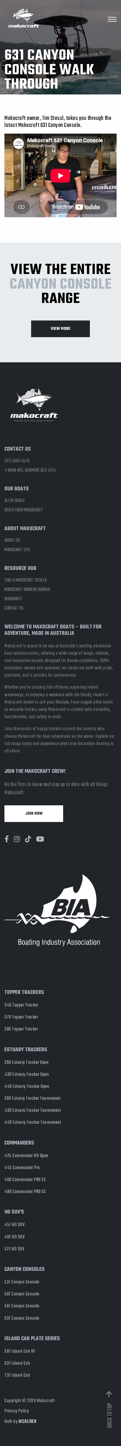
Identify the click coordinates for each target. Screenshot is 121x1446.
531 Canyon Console (21, 1282)
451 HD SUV (14, 1225)
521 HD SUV (14, 1249)
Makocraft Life (17, 550)
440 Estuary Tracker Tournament (32, 1122)
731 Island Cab (17, 1375)
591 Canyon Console (21, 1306)
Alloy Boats (14, 501)
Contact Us (13, 608)
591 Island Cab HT (20, 1351)
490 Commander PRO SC (25, 1192)
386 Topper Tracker (21, 1029)
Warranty (12, 599)
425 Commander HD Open (26, 1156)
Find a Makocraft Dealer (25, 580)
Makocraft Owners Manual (27, 589)
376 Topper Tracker (21, 1017)
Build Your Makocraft (23, 510)
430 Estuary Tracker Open (26, 1074)
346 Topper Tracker (21, 1005)
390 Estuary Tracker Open (26, 1062)
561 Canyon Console (21, 1294)
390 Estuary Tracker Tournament (32, 1098)
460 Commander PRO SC (25, 1180)
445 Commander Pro (22, 1168)
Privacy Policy (16, 1411)
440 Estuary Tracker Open (26, 1086)
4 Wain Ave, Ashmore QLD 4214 (30, 470)
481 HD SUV (14, 1237)
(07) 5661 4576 (16, 461)
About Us (12, 540)
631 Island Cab (17, 1363)
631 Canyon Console (21, 1318)
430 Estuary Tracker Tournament (32, 1110)
